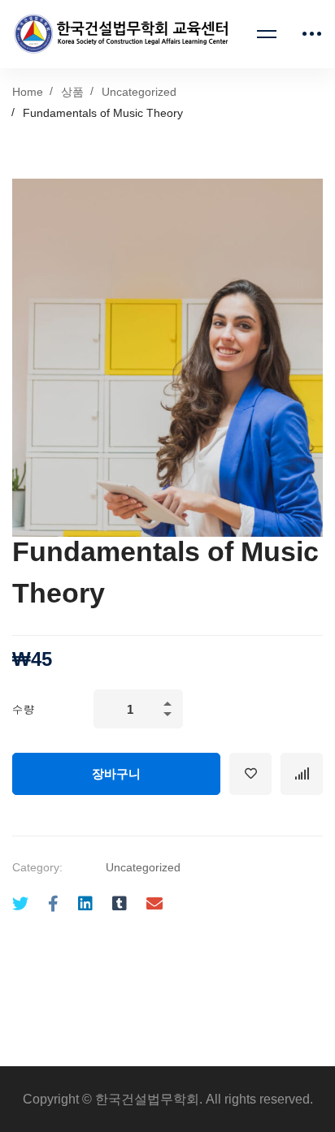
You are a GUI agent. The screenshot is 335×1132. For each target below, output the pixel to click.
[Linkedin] (85, 904)
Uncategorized (139, 91)
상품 (72, 91)
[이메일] (154, 904)
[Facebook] (53, 904)
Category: (37, 867)
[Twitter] (20, 904)
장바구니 (116, 773)
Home (27, 91)
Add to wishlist (250, 774)
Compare (302, 774)
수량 (23, 709)
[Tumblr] (119, 904)
